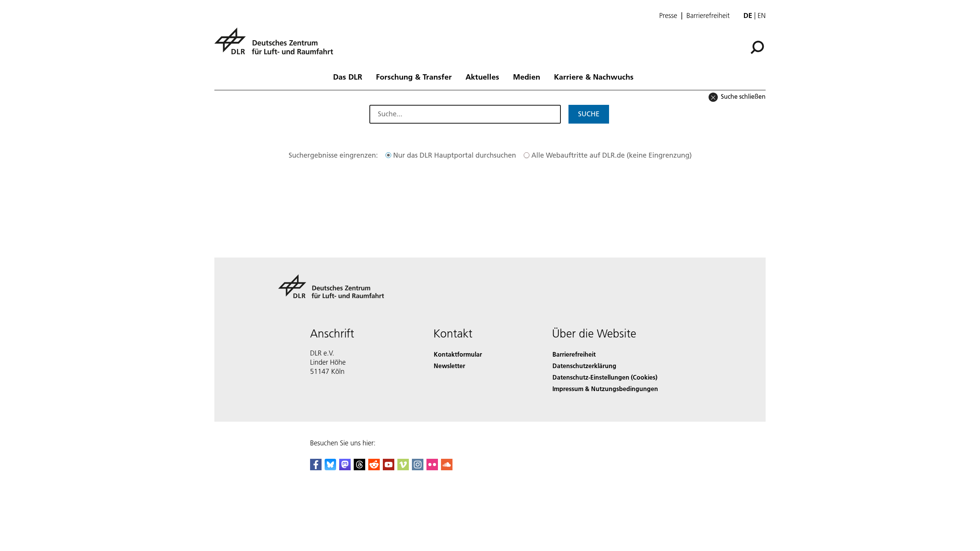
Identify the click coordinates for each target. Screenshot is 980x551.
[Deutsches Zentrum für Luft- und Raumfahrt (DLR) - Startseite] (276, 45)
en (762, 15)
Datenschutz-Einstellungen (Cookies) (604, 377)
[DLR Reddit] (374, 467)
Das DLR (347, 77)
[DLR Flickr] (432, 467)
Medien (526, 77)
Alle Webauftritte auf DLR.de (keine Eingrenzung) (611, 155)
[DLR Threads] (359, 467)
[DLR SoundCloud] (446, 467)
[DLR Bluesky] (330, 467)
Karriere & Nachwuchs (594, 77)
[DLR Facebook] (316, 467)
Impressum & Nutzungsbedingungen (605, 389)
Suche (588, 113)
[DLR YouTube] (388, 467)
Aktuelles (482, 77)
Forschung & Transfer (414, 77)
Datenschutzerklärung (584, 366)
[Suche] (758, 46)
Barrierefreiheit (708, 15)
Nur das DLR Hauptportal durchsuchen (454, 155)
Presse (668, 15)
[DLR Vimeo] (403, 467)
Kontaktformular (458, 354)
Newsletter (449, 366)
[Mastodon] (345, 467)
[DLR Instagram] (417, 467)
